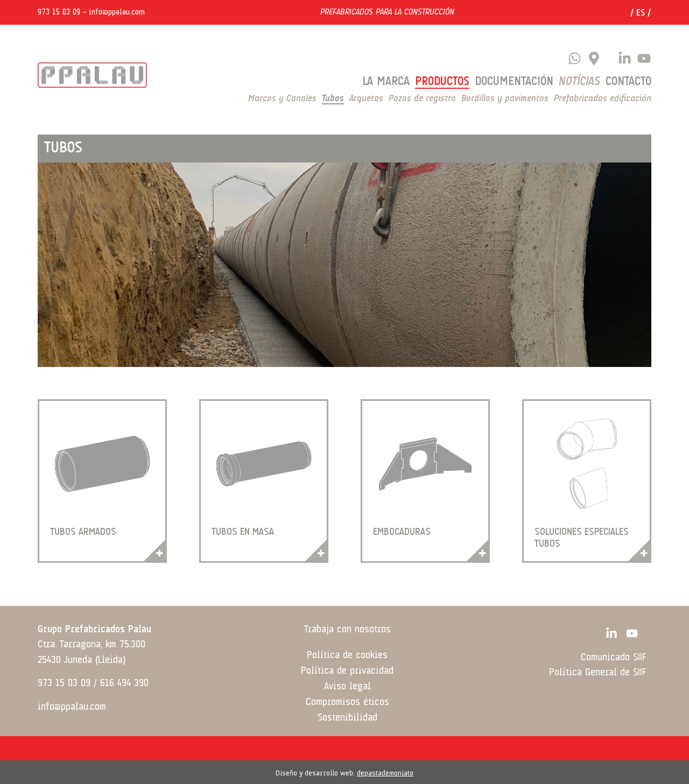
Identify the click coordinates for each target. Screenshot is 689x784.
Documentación (514, 82)
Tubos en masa (243, 532)
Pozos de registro (422, 98)
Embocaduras (402, 532)
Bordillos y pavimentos (505, 98)
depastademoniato (385, 773)
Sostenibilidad (347, 717)
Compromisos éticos (347, 702)
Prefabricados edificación (602, 98)
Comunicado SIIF (613, 657)
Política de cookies (347, 655)
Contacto (628, 82)
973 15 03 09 (59, 12)
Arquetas (366, 98)
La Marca (386, 82)
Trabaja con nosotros (347, 629)
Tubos (333, 98)
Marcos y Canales (282, 98)
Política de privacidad (347, 671)
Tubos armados (83, 532)
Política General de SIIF (597, 672)
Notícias (579, 82)
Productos (442, 82)
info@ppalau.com (117, 12)
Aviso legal (347, 686)
